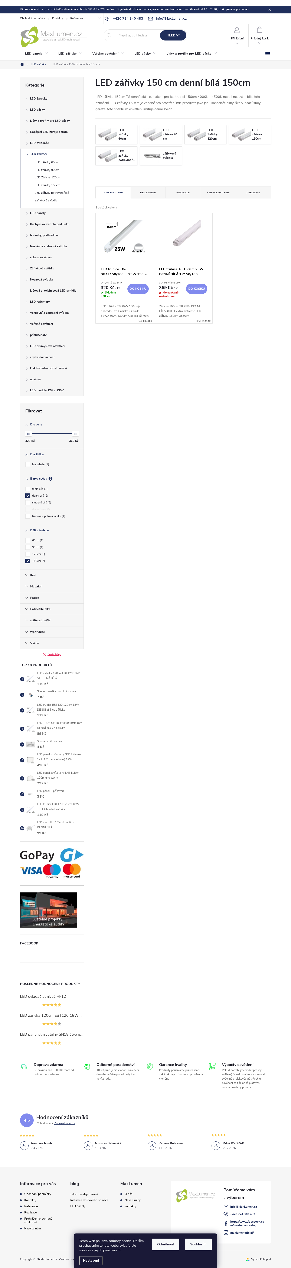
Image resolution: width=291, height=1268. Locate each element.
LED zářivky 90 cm (47, 170)
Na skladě (40, 464)
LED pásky (37, 110)
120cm (38, 554)
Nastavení (91, 1260)
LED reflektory (40, 302)
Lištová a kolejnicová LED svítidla (53, 291)
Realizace (30, 1212)
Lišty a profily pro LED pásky (50, 121)
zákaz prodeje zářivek (84, 1194)
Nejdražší (183, 192)
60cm (37, 540)
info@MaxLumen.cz (243, 1207)
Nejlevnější (148, 192)
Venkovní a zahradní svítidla (49, 313)
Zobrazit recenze (64, 1123)
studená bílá (41, 503)
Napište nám (32, 1228)
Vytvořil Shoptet (261, 1259)
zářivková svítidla (46, 200)
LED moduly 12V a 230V (47, 390)
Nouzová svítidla (41, 280)
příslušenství (38, 335)
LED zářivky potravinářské (52, 193)
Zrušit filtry (54, 654)
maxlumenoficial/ (242, 1233)
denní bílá (39, 496)
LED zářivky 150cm (47, 185)
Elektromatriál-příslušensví (48, 368)
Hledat (173, 35)
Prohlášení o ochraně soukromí (38, 1220)
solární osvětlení (41, 257)
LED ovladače (39, 143)
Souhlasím (198, 1244)
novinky (35, 379)
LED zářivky (38, 154)
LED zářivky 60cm (47, 162)
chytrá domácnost (42, 357)
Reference (76, 18)
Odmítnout (165, 1244)
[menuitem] (36, 53)
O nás (129, 1194)
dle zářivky (40, 509)
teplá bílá (39, 489)
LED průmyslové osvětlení (47, 346)
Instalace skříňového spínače (89, 1200)
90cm (37, 547)
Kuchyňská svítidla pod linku (49, 224)
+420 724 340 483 (242, 1214)
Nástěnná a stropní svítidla (48, 246)
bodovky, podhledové (44, 235)
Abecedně (253, 192)
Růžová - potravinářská (48, 516)
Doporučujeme (113, 192)
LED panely (38, 213)
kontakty (130, 1206)
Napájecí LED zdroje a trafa (49, 132)
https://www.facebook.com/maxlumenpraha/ (247, 1223)
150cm (38, 561)
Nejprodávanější (218, 192)
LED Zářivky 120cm (48, 177)
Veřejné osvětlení (41, 324)
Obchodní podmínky (32, 18)
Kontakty (57, 18)
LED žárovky (38, 99)
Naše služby (133, 1200)
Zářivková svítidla (42, 268)
